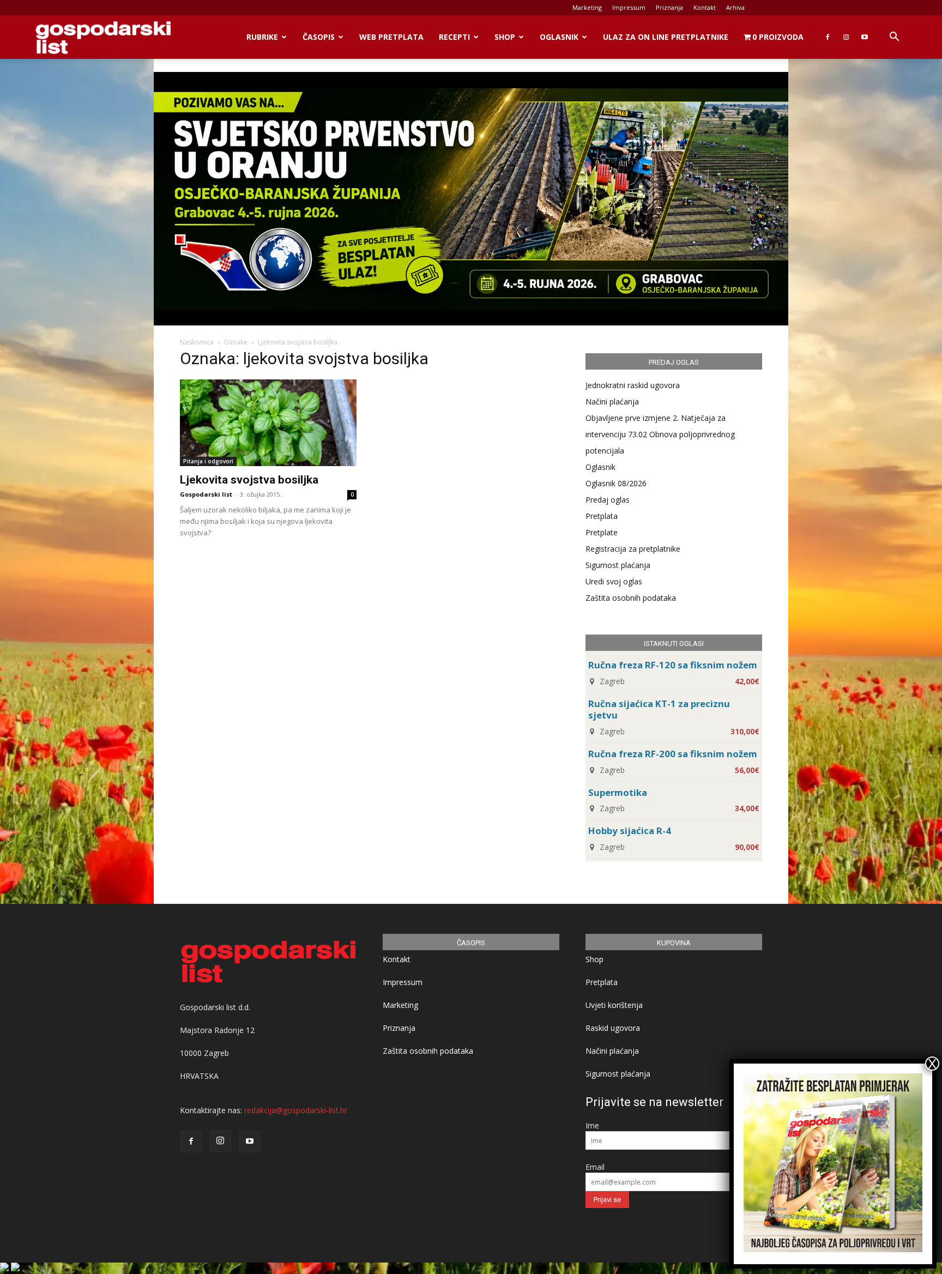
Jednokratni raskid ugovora (632, 385)
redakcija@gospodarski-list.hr (295, 1110)
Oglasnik (559, 37)
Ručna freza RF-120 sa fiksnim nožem (672, 665)
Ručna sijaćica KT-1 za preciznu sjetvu (659, 709)
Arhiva (735, 7)
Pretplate (601, 532)
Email (595, 1167)
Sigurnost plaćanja (617, 565)
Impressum (628, 7)
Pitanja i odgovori (208, 461)
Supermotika (617, 792)
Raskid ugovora (612, 1028)
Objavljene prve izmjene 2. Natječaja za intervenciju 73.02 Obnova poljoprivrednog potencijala (660, 434)
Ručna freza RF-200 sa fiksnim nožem (672, 753)
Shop (504, 37)
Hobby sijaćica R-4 (629, 830)
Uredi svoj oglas (613, 581)
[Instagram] (846, 37)
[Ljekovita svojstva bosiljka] (268, 422)
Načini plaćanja (612, 401)
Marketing (587, 7)
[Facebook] (827, 37)
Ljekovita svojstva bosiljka (249, 479)
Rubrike (262, 37)
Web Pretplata (391, 37)
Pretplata (601, 516)
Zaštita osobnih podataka (630, 598)
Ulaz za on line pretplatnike (665, 37)
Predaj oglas (607, 499)
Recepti (454, 37)
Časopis (319, 37)
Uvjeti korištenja (614, 1005)
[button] (894, 38)
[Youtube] (864, 37)
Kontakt (704, 7)
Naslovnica (197, 342)
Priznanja (669, 7)
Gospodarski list (206, 494)
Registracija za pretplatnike (632, 549)
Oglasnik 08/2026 (616, 483)
